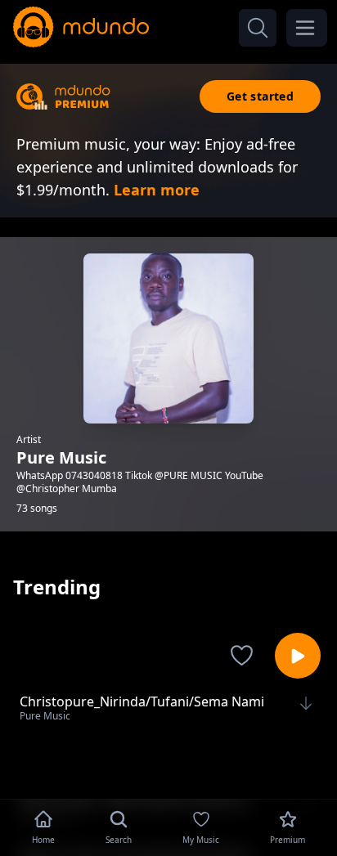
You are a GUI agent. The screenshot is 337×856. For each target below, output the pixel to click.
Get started (260, 96)
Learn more (157, 189)
